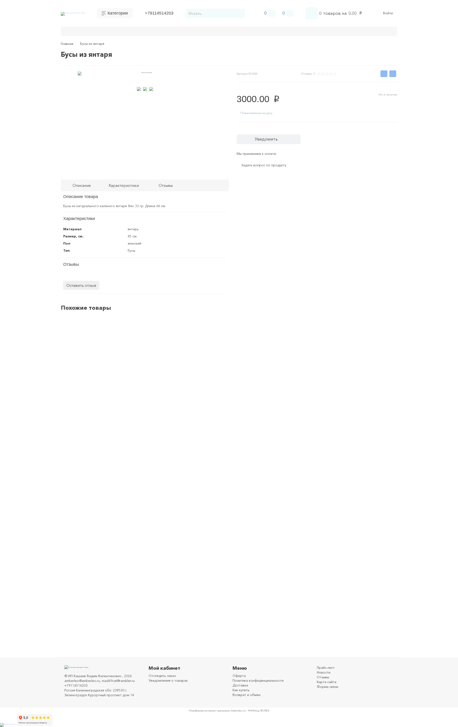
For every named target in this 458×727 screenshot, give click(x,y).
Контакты (78, 30)
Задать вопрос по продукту (263, 165)
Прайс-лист (326, 667)
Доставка (122, 30)
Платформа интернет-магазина (209, 710)
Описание (82, 185)
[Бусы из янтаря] (375, 350)
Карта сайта (326, 682)
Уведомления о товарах (168, 680)
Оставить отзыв (81, 285)
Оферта (239, 676)
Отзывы (323, 677)
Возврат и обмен (181, 30)
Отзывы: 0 (308, 73)
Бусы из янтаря (85, 340)
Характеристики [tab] (124, 185)
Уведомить (266, 139)
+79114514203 (159, 13)
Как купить (148, 30)
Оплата (100, 30)
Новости (323, 672)
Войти (388, 13)
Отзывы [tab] (166, 185)
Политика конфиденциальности (258, 680)
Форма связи (327, 687)
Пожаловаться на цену (256, 113)
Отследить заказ (162, 676)
